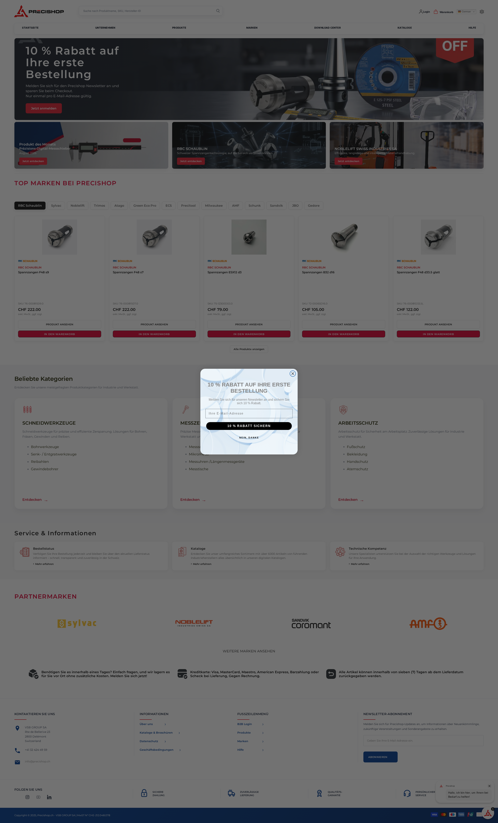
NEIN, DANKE (249, 437)
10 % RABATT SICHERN (249, 426)
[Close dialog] (293, 374)
